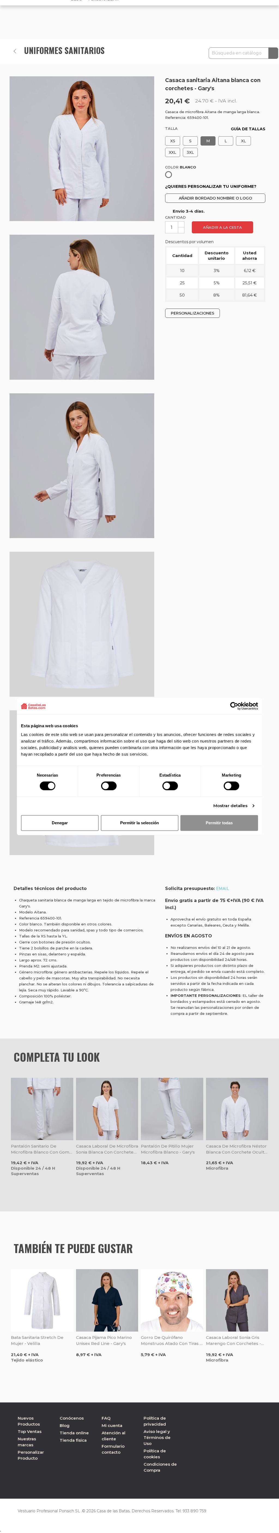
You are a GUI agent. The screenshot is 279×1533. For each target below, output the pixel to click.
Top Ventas (29, 1431)
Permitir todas (219, 822)
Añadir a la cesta (222, 227)
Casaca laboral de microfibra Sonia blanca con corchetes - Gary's (107, 1149)
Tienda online (74, 1432)
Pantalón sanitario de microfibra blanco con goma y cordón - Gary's (41, 1149)
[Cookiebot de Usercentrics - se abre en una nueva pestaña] (234, 706)
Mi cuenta (112, 1425)
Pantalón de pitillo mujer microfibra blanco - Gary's (168, 1149)
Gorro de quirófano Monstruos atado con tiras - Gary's (171, 1341)
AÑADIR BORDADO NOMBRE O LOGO (215, 198)
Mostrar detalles (230, 805)
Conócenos (72, 1418)
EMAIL (222, 888)
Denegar (60, 822)
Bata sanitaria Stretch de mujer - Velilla (37, 1340)
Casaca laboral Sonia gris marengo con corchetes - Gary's (233, 1341)
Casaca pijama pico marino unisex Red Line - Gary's (104, 1340)
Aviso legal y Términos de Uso (157, 1437)
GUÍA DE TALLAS (248, 128)
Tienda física (73, 1440)
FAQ (106, 1418)
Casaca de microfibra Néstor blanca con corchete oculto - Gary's (236, 1149)
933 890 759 (194, 1510)
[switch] (109, 785)
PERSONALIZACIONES (192, 313)
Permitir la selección (139, 822)
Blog (64, 1425)
